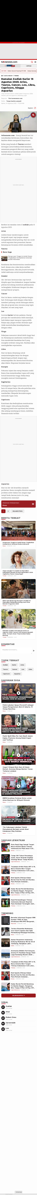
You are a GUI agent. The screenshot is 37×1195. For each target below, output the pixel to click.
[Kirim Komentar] (34, 651)
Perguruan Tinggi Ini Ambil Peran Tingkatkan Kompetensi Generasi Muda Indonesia (20, 257)
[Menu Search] (32, 62)
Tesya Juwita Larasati (13, 101)
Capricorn (5, 400)
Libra (3, 349)
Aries (3, 231)
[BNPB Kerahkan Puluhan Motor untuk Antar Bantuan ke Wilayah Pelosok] (18, 786)
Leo (2, 311)
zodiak (26, 225)
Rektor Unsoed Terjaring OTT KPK (17, 71)
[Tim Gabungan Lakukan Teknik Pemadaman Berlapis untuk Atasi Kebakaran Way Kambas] (18, 815)
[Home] (9, 62)
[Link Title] (2, 75)
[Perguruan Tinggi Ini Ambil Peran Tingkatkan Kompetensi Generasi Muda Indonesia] (4, 258)
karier (10, 315)
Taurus (21, 144)
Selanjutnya (18, 511)
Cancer (4, 294)
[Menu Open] (35, 62)
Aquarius (5, 484)
